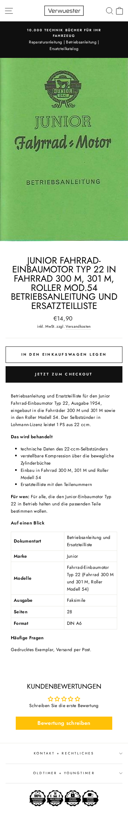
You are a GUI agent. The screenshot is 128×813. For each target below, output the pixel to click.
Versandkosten (78, 326)
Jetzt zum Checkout (64, 374)
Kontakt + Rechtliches (64, 753)
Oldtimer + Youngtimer (64, 773)
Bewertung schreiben (63, 723)
